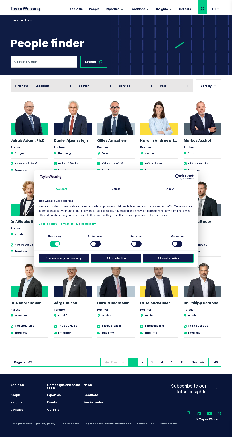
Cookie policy (48, 223)
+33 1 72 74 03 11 (198, 163)
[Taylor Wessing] (25, 9)
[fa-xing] (216, 414)
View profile (29, 137)
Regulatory (88, 223)
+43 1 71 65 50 (153, 163)
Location (42, 86)
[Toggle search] (202, 9)
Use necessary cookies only (64, 258)
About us (76, 9)
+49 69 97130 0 (24, 326)
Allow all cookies (168, 258)
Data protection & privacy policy (33, 423)
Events (52, 402)
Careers (185, 9)
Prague (19, 153)
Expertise (112, 9)
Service (124, 86)
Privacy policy (68, 223)
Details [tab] (116, 188)
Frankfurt (21, 315)
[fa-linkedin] (195, 414)
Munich (106, 315)
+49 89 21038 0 (197, 245)
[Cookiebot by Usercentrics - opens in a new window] (178, 177)
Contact (17, 409)
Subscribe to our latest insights (188, 389)
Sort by (206, 86)
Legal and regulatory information (108, 423)
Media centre (93, 402)
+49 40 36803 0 (68, 163)
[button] (202, 9)
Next (195, 362)
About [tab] (170, 188)
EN (214, 9)
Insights (162, 9)
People (94, 9)
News (88, 385)
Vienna (149, 153)
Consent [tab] (61, 188)
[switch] (95, 244)
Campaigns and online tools (64, 386)
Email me (21, 170)
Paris (105, 153)
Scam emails (168, 423)
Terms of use (145, 423)
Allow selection (116, 258)
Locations (137, 9)
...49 (215, 362)
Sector (84, 86)
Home (14, 20)
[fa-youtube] (206, 414)
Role (163, 86)
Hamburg (64, 153)
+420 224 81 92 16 (26, 163)
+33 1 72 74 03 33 (112, 163)
